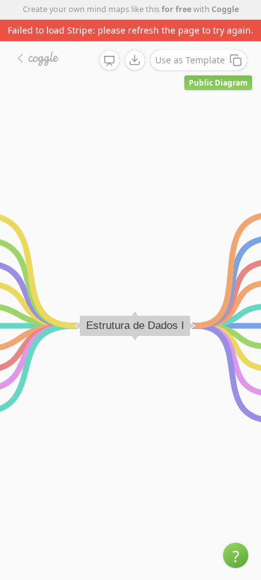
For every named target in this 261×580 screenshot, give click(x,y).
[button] (235, 555)
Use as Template (190, 60)
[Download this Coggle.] (135, 60)
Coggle (225, 9)
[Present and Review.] (109, 61)
